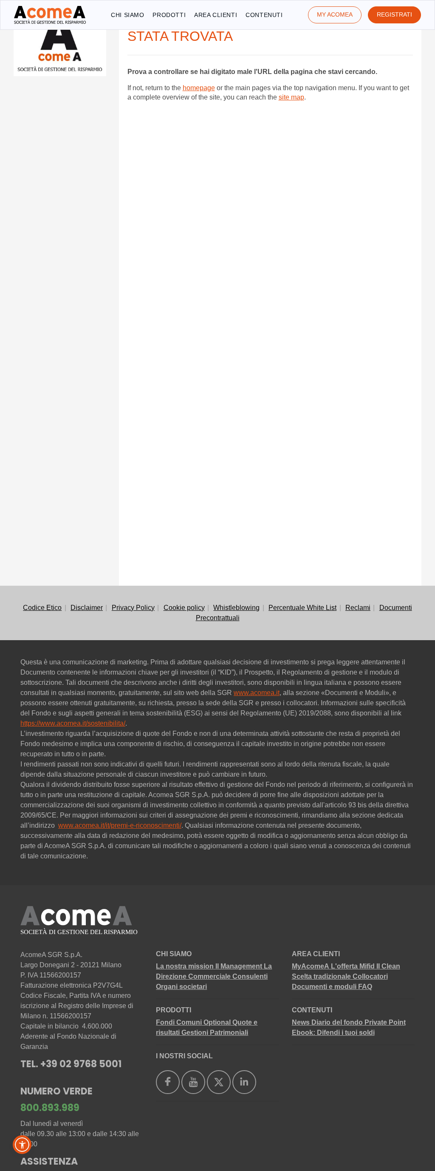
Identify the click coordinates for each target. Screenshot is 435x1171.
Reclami (357, 607)
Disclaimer (87, 607)
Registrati (394, 14)
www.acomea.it (257, 692)
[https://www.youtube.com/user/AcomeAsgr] (193, 1082)
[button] (22, 1144)
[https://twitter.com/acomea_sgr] (219, 1082)
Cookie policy (184, 607)
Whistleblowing (236, 607)
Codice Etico (42, 607)
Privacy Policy (133, 607)
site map (291, 97)
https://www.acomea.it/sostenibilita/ (72, 723)
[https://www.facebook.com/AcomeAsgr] (168, 1082)
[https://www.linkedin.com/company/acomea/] (244, 1082)
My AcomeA (335, 14)
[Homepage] (50, 15)
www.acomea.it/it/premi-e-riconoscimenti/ (119, 825)
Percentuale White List (302, 607)
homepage (199, 87)
